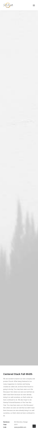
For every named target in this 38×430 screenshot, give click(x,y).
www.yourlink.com (20, 427)
